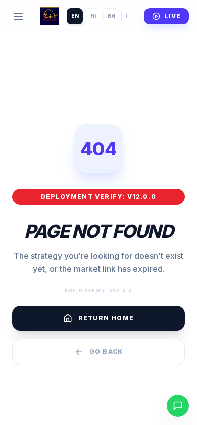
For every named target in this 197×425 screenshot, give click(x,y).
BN (111, 16)
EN (75, 16)
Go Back (106, 352)
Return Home (106, 318)
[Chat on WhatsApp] (178, 406)
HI (93, 16)
